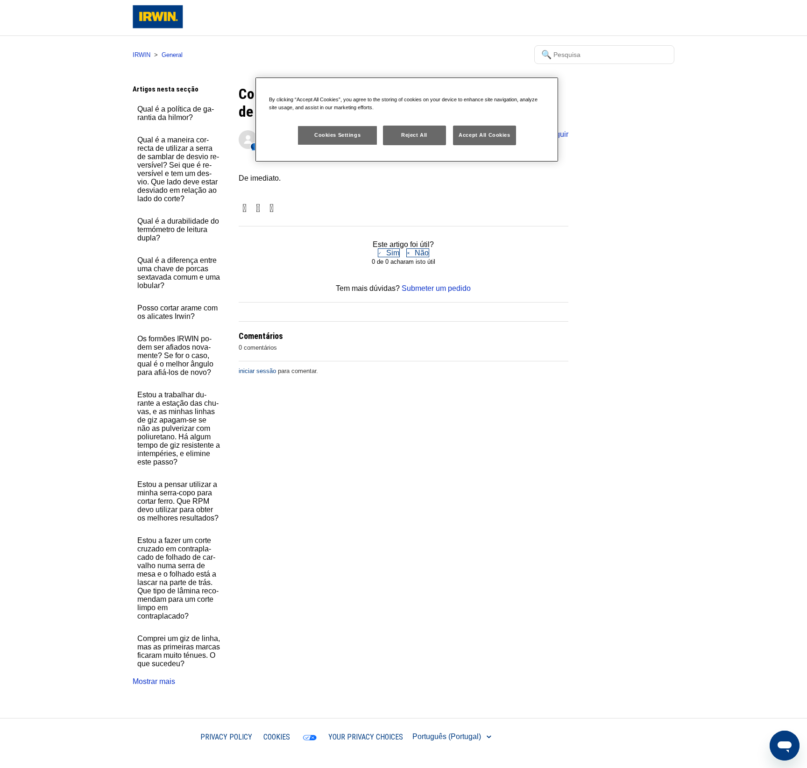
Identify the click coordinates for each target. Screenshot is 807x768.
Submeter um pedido (436, 288)
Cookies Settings (337, 135)
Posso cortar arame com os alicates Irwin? (177, 312)
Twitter (258, 209)
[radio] (389, 252)
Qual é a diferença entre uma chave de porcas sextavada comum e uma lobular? (178, 272)
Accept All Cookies (484, 135)
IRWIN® (175, 736)
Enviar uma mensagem (575, 17)
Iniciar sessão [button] (644, 17)
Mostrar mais (154, 681)
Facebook (244, 209)
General (172, 54)
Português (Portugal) (447, 736)
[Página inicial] (158, 26)
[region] (407, 119)
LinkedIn (271, 209)
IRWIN (141, 54)
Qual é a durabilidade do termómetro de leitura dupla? (178, 229)
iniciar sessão (257, 370)
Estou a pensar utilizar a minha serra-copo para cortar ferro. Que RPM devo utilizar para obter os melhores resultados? (178, 501)
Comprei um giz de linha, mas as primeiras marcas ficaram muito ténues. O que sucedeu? (178, 651)
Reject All (414, 135)
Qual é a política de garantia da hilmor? (175, 113)
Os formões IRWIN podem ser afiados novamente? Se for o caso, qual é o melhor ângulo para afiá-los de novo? (175, 355)
